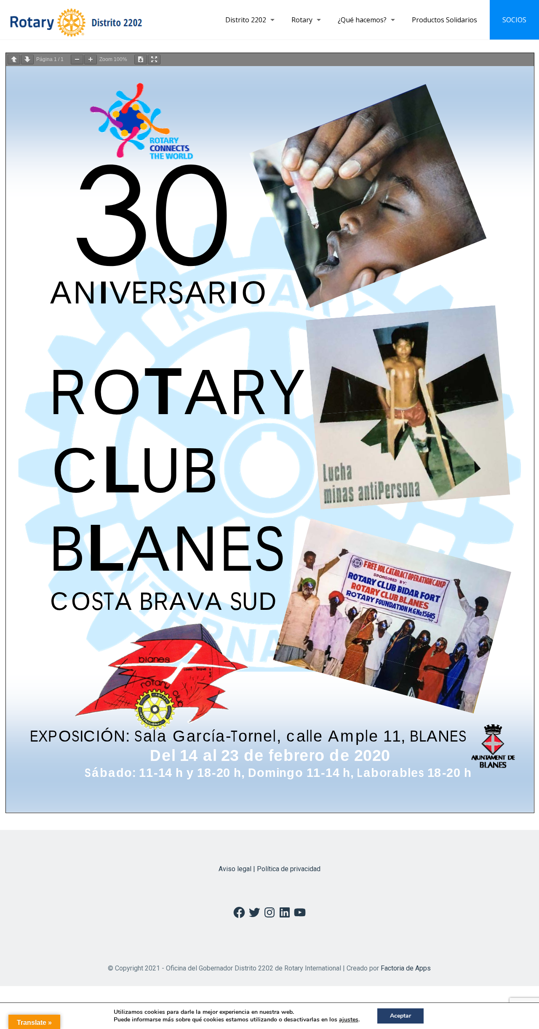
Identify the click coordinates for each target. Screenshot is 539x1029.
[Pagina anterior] (14, 59)
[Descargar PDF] (140, 59)
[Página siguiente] (27, 59)
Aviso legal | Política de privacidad (269, 869)
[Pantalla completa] (154, 59)
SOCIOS (514, 19)
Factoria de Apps (406, 968)
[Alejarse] (77, 59)
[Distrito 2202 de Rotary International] (76, 20)
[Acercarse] (90, 59)
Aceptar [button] (400, 1016)
